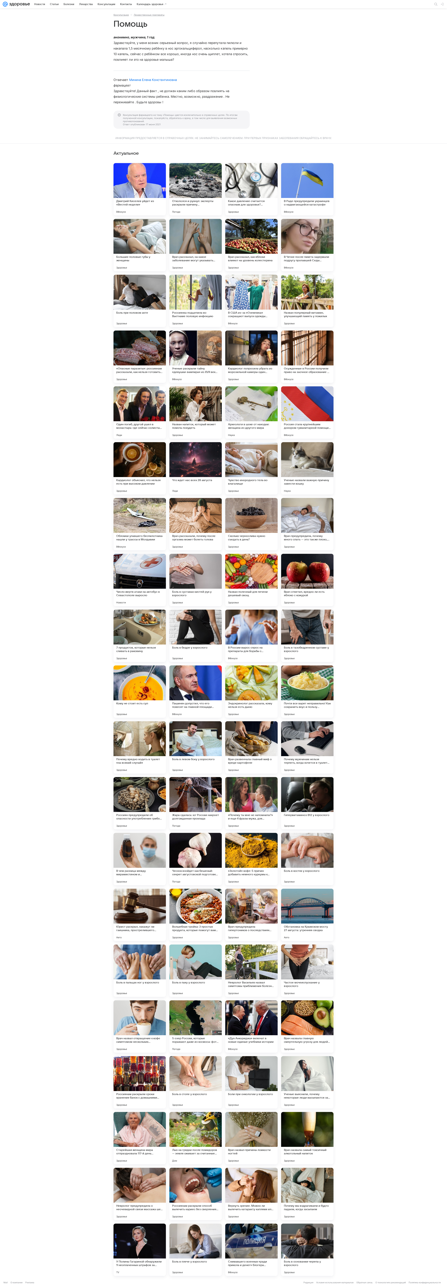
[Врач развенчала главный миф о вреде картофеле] (251, 747)
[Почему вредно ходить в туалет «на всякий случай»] (139, 747)
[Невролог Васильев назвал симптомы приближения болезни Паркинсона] (251, 971)
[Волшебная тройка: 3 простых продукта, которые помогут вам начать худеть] (195, 915)
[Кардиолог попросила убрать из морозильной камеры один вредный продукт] (251, 357)
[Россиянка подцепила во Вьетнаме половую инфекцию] (195, 301)
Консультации (121, 14)
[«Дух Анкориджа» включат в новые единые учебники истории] (251, 1026)
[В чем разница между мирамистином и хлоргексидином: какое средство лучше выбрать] (139, 859)
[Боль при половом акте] (139, 301)
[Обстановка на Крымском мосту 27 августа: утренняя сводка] (307, 915)
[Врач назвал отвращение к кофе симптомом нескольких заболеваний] (139, 1026)
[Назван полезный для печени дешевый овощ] (251, 580)
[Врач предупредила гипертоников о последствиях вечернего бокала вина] (251, 915)
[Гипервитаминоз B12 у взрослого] (307, 803)
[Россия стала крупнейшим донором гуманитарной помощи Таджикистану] (307, 412)
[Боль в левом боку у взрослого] (195, 747)
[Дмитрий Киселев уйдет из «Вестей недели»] (139, 189)
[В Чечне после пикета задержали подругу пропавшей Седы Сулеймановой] (307, 245)
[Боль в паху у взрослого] (195, 971)
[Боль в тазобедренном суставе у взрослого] (307, 636)
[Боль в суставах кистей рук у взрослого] (195, 580)
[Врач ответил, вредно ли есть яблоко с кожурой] (307, 580)
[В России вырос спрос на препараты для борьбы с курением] (251, 636)
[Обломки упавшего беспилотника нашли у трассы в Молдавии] (139, 524)
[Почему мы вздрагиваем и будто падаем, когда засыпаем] (307, 1194)
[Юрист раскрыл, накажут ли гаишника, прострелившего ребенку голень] (139, 915)
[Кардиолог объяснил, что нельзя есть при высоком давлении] (139, 468)
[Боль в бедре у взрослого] (195, 636)
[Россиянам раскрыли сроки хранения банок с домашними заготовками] (139, 1082)
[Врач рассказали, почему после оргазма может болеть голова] (195, 524)
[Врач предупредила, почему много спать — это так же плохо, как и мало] (307, 524)
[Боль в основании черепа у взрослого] (307, 1250)
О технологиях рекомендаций (390, 1282)
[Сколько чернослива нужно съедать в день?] (251, 524)
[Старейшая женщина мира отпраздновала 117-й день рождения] (139, 1138)
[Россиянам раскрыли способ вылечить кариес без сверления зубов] (195, 1194)
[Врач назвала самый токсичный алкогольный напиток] (307, 1138)
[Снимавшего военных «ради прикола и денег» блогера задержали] (251, 1250)
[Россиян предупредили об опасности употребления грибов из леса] (139, 803)
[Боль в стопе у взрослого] (195, 1082)
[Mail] (5, 4)
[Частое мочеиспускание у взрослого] (307, 971)
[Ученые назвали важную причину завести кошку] (307, 468)
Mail (5, 1282)
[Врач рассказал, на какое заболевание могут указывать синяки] (195, 245)
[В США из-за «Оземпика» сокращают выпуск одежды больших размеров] (251, 301)
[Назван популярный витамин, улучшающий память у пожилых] (307, 301)
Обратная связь (364, 1282)
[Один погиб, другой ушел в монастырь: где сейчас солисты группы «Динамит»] (139, 412)
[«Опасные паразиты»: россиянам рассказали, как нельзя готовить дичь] (139, 357)
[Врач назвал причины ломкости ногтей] (251, 1138)
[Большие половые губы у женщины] (139, 245)
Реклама (29, 1282)
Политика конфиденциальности (425, 1282)
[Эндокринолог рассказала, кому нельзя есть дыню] (251, 691)
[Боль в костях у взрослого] (307, 859)
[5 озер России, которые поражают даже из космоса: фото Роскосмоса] (195, 1026)
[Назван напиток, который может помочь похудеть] (195, 412)
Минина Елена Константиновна (153, 80)
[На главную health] (19, 4)
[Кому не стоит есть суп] (139, 691)
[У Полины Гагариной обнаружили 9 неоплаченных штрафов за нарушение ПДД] (139, 1250)
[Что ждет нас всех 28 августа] (195, 468)
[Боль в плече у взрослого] (195, 1250)
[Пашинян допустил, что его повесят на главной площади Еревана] (195, 691)
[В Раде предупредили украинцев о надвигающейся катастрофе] (307, 189)
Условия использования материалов (335, 1282)
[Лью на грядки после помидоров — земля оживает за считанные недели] (195, 1138)
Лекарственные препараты (149, 14)
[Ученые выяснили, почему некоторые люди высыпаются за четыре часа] (307, 1082)
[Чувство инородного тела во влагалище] (251, 468)
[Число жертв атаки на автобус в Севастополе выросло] (139, 580)
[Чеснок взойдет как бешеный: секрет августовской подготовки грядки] (195, 859)
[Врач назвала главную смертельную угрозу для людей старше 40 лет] (307, 1026)
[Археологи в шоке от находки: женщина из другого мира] (251, 412)
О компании (16, 1282)
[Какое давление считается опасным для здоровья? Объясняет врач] (251, 189)
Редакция (308, 1282)
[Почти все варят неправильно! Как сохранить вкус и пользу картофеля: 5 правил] (307, 691)
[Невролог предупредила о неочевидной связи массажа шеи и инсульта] (139, 1194)
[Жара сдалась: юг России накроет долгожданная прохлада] (195, 803)
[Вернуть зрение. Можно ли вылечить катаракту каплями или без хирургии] (251, 1194)
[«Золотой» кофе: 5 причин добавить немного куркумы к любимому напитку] (251, 859)
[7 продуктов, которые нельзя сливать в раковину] (139, 636)
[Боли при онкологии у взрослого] (251, 1082)
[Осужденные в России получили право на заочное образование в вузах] (307, 357)
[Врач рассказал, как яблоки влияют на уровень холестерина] (251, 245)
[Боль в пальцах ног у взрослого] (139, 971)
